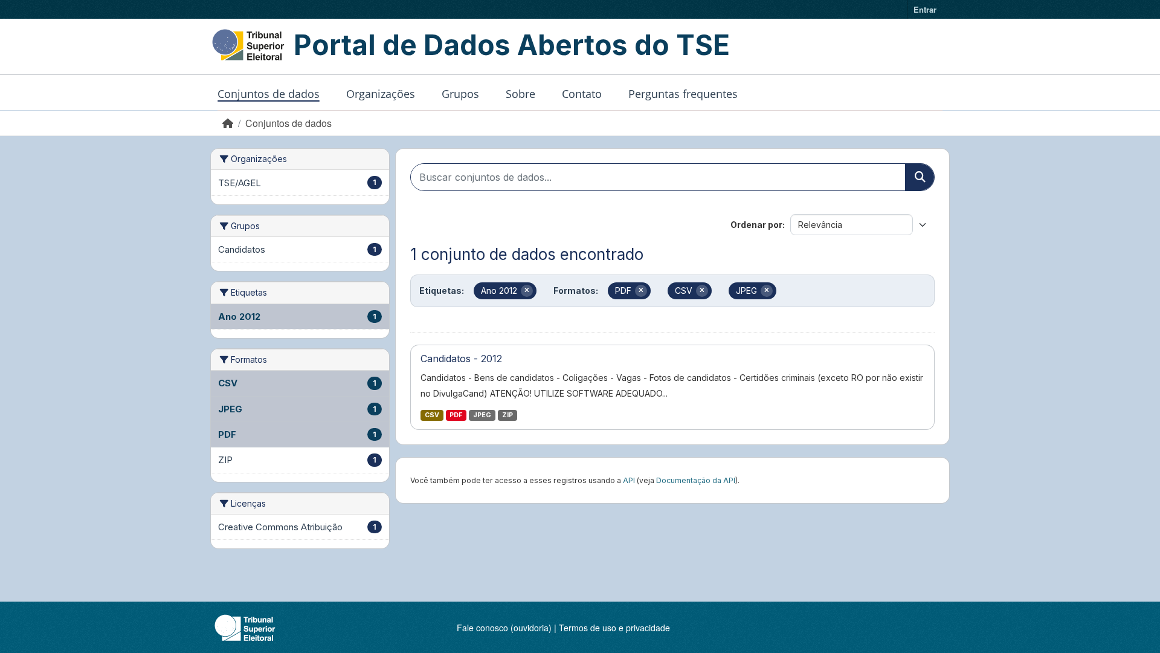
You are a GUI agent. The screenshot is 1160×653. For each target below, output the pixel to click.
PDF (456, 415)
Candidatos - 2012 (461, 358)
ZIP (507, 415)
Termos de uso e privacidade (614, 628)
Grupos (460, 93)
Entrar (925, 9)
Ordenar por (756, 224)
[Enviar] (919, 177)
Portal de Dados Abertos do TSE (512, 45)
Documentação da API (695, 480)
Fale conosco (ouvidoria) (504, 628)
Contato (582, 93)
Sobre (520, 93)
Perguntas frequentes (683, 93)
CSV (432, 415)
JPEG (482, 415)
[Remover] (527, 291)
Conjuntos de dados (269, 93)
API (629, 480)
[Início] (227, 123)
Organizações (380, 93)
